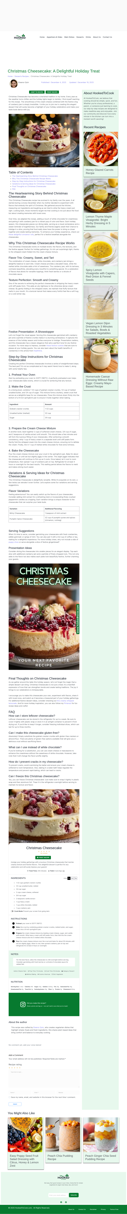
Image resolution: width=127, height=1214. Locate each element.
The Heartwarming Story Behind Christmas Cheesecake (35, 176)
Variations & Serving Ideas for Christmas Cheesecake (33, 184)
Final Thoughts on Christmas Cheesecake (29, 186)
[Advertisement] (63, 55)
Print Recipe (52, 92)
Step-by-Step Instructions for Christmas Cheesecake (33, 181)
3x (76, 878)
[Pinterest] (66, 1202)
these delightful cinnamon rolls (21, 234)
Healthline (38, 351)
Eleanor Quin (23, 82)
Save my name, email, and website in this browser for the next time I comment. (43, 1097)
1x (69, 878)
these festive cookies (55, 346)
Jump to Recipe (37, 92)
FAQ (13, 189)
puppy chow (14, 542)
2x (72, 878)
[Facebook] (61, 1202)
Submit (15, 1104)
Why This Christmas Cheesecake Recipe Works (31, 179)
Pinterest (68, 703)
